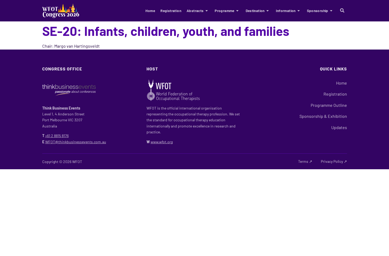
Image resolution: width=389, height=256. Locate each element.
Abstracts (195, 10)
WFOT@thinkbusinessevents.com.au (75, 142)
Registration (170, 10)
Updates (339, 127)
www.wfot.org (162, 142)
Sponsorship (317, 10)
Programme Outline (329, 105)
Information (286, 10)
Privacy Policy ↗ (334, 161)
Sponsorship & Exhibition (323, 116)
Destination (255, 10)
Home (150, 10)
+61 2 (57, 135)
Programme (224, 10)
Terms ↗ (305, 161)
